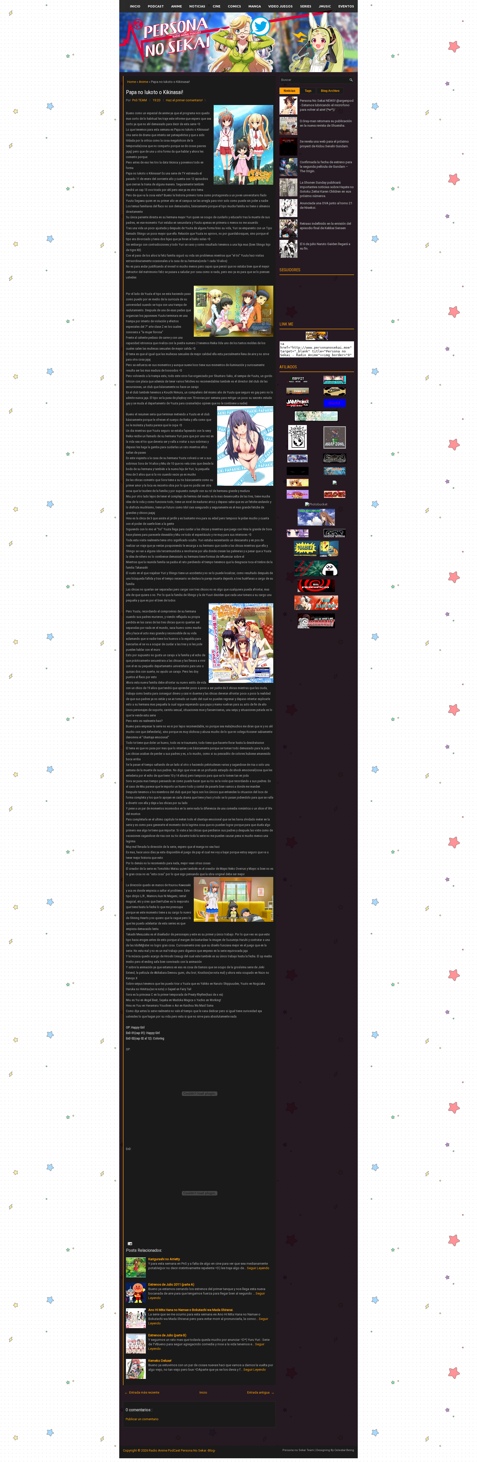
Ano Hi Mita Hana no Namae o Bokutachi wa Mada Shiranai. (190, 1310)
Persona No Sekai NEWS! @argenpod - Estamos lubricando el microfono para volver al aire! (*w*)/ (327, 105)
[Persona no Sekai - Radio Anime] (317, 339)
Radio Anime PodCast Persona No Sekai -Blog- (182, 1450)
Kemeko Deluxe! (159, 1360)
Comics (234, 6)
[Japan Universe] (335, 474)
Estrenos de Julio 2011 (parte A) (171, 1284)
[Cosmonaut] (316, 627)
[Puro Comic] (297, 449)
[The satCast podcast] (316, 609)
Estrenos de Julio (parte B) (167, 1335)
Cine (216, 6)
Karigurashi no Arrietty (164, 1259)
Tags (308, 91)
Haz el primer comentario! (184, 100)
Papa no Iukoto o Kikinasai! (154, 92)
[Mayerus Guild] (335, 406)
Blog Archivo (330, 91)
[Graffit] (298, 382)
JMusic (325, 6)
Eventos (346, 6)
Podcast (156, 6)
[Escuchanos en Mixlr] (294, 45)
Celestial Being (344, 1450)
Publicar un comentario (142, 1419)
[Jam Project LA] (298, 406)
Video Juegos (280, 6)
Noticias (197, 6)
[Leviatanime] (316, 420)
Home (132, 82)
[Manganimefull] (298, 474)
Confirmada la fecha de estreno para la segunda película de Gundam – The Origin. (326, 166)
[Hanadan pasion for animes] (334, 382)
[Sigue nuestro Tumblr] (256, 54)
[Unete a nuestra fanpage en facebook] (223, 36)
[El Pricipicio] (316, 591)
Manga (254, 6)
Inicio (135, 6)
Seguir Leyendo (258, 1268)
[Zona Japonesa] (297, 394)
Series (305, 6)
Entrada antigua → (260, 1392)
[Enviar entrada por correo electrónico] (129, 1243)
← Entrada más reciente (141, 1392)
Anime (176, 6)
